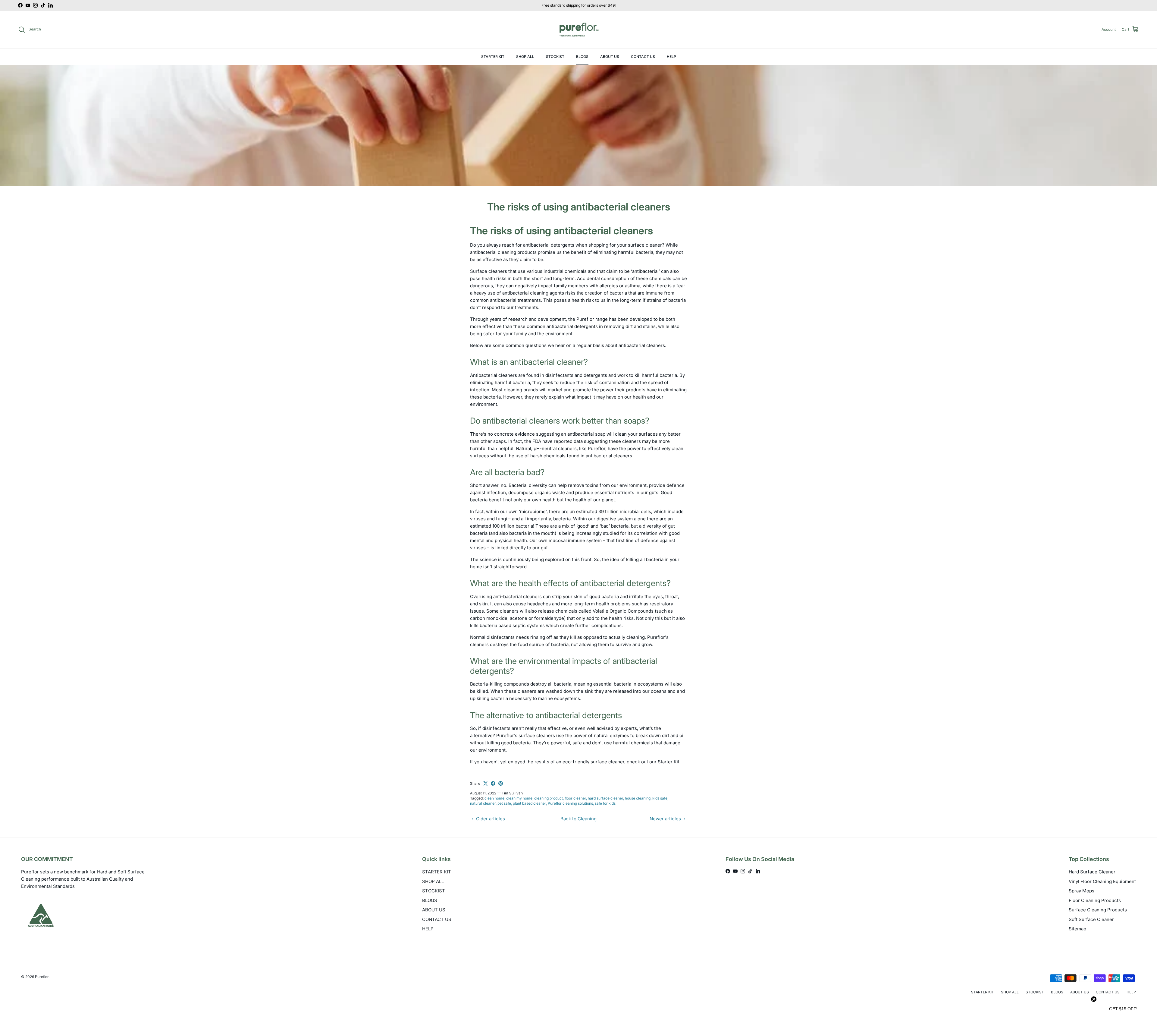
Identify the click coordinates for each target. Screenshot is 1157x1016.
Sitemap (1077, 929)
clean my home (519, 798)
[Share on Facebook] (493, 783)
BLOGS (582, 56)
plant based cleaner (529, 803)
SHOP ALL (525, 56)
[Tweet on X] (485, 783)
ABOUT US (609, 56)
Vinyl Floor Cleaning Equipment (1102, 881)
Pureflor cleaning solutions (570, 803)
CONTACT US (643, 56)
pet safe (504, 803)
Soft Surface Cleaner (1091, 919)
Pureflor (42, 976)
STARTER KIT (492, 56)
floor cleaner (575, 798)
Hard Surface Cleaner (1092, 872)
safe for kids (605, 803)
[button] (1123, 1008)
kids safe (659, 798)
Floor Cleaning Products (1095, 900)
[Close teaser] (1094, 999)
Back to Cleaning (578, 819)
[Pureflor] (579, 29)
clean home (494, 798)
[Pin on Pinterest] (500, 783)
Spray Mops (1081, 891)
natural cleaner (483, 803)
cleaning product (548, 798)
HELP (671, 56)
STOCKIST (555, 56)
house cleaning (638, 798)
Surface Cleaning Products (1098, 910)
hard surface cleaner (605, 798)
